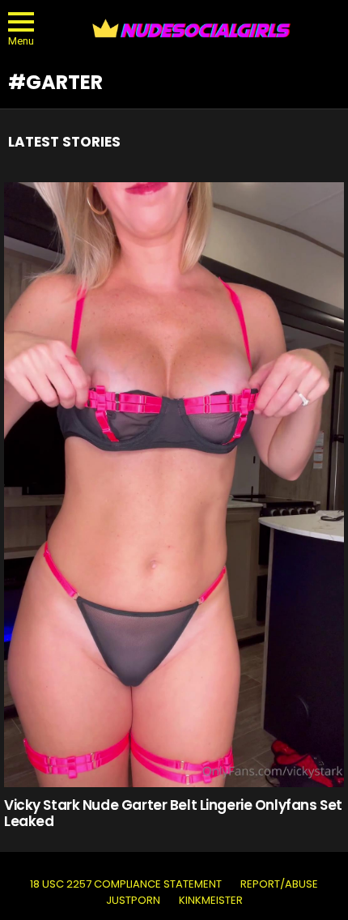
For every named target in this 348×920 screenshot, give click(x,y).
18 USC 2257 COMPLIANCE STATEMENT (126, 884)
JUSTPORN (133, 900)
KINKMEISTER (211, 900)
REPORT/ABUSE (279, 884)
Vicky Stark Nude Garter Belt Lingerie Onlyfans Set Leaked (173, 813)
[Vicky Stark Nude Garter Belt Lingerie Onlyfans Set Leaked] (174, 484)
